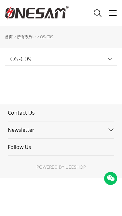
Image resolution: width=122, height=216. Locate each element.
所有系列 (25, 37)
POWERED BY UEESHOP (61, 167)
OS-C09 (46, 37)
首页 (9, 37)
